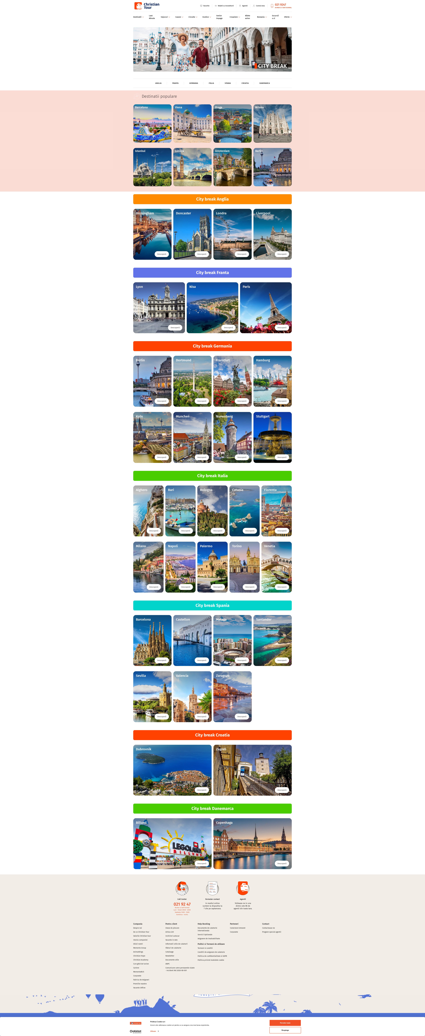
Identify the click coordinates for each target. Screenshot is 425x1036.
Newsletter (169, 956)
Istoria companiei (140, 940)
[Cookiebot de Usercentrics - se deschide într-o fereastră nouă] (135, 1031)
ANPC (167, 964)
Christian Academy (140, 960)
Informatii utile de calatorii (176, 944)
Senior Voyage (219, 16)
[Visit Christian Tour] (146, 6)
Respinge (285, 1030)
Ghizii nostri (138, 944)
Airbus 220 (169, 932)
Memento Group (139, 948)
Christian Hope (139, 956)
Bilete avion (247, 16)
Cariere (136, 968)
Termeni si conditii (205, 948)
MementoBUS (138, 972)
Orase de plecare (172, 928)
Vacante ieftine (139, 988)
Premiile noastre (140, 984)
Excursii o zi (275, 16)
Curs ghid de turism (141, 964)
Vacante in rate (171, 940)
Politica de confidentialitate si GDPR (212, 956)
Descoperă (161, 254)
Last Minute (152, 16)
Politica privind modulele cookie (211, 960)
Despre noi (137, 928)
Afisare (153, 1031)
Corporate (137, 976)
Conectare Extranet (237, 928)
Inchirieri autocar (172, 936)
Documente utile (172, 960)
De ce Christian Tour (141, 932)
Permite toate (285, 1023)
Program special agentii (271, 932)
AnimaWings (138, 952)
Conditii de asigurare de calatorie (211, 952)
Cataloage (169, 952)
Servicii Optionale (205, 935)
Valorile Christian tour (142, 936)
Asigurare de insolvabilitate (209, 939)
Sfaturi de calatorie (173, 948)
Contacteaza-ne (268, 928)
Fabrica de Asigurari (141, 980)
